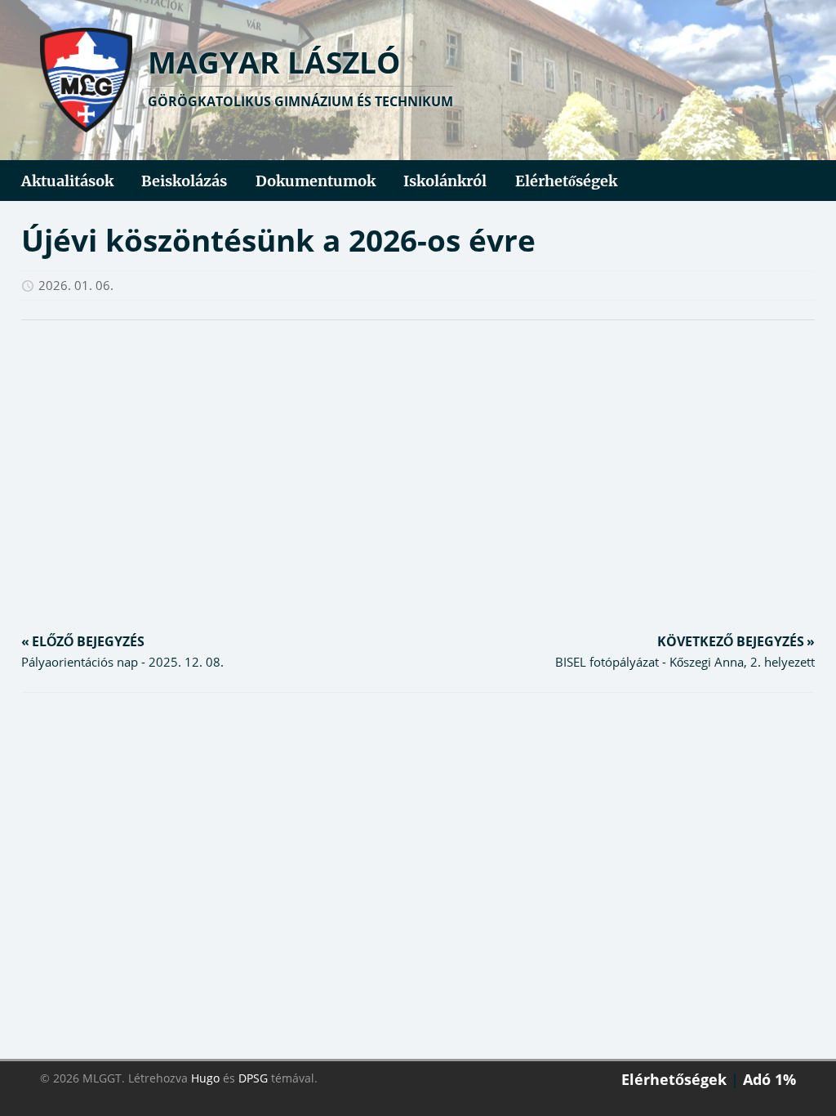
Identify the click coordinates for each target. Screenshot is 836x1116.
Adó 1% (769, 1079)
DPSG (253, 1078)
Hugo (205, 1078)
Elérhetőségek (674, 1079)
